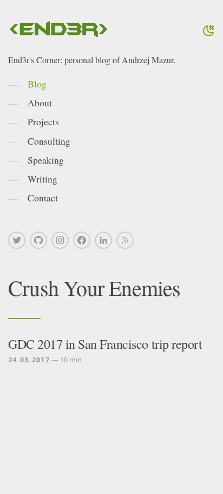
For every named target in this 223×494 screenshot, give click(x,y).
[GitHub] (38, 240)
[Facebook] (81, 240)
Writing (42, 178)
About (40, 102)
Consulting (49, 140)
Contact (43, 197)
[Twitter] (16, 240)
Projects (43, 121)
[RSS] (125, 240)
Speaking (46, 159)
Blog (37, 83)
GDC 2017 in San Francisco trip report (105, 344)
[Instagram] (60, 240)
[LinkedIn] (103, 240)
